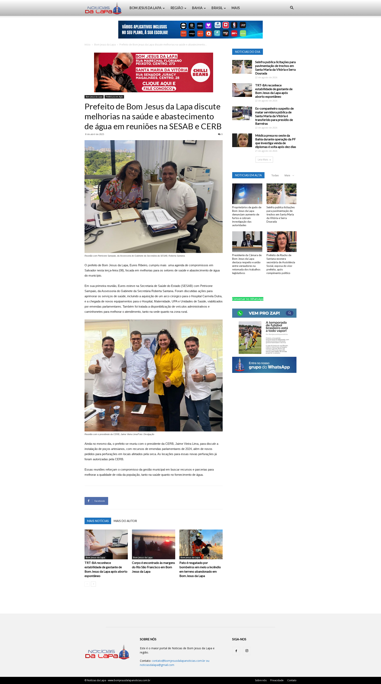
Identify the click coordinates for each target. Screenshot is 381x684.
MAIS (236, 8)
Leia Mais (263, 159)
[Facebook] (236, 651)
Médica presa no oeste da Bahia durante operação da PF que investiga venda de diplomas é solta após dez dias (275, 141)
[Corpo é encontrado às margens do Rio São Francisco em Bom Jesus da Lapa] (153, 544)
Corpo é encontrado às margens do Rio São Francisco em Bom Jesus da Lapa (153, 567)
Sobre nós (261, 680)
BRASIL (217, 8)
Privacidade (277, 680)
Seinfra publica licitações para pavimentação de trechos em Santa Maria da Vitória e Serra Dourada (275, 67)
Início (87, 44)
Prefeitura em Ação (114, 96)
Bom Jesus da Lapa (105, 44)
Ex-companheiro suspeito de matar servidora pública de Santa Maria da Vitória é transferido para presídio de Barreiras (274, 115)
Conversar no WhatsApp (247, 299)
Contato (291, 680)
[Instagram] (247, 651)
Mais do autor (125, 521)
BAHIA (197, 8)
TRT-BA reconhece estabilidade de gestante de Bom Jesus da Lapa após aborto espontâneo (273, 90)
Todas (275, 175)
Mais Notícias (98, 521)
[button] (291, 8)
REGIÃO (176, 8)
